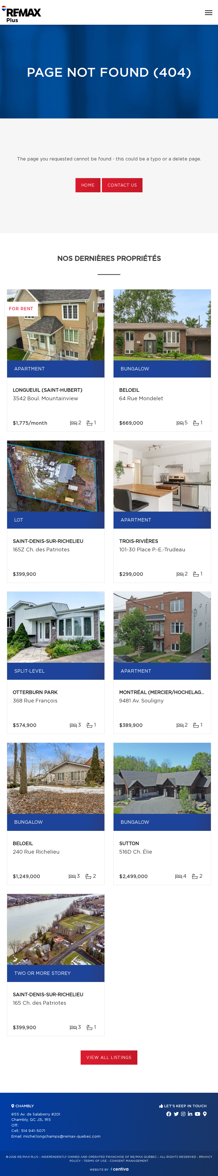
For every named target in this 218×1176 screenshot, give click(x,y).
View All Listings (108, 1058)
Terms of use (95, 1161)
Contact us (122, 185)
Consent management (129, 1161)
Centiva (119, 1169)
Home (88, 185)
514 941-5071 (33, 1131)
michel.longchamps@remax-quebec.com (61, 1137)
